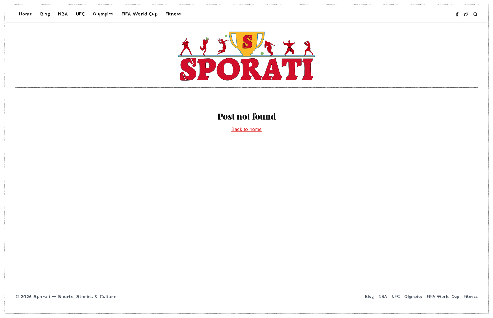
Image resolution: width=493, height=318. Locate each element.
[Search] (475, 14)
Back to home (246, 129)
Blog (45, 14)
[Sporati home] (246, 56)
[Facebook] (457, 14)
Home (25, 14)
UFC (80, 14)
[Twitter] (466, 14)
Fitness (173, 14)
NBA (63, 14)
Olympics (103, 14)
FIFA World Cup (139, 14)
